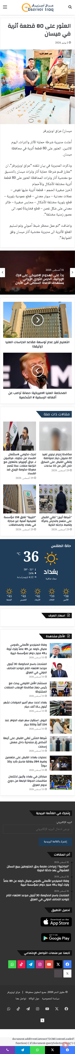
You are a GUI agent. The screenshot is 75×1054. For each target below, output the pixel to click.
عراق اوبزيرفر (13, 992)
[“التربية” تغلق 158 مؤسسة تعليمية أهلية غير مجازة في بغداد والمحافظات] (19, 498)
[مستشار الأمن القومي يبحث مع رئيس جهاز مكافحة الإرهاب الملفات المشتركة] (61, 689)
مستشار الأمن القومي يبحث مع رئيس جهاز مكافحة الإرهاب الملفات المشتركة (25, 687)
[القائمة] (5, 8)
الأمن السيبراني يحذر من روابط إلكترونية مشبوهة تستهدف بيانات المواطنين (40, 279)
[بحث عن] (70, 8)
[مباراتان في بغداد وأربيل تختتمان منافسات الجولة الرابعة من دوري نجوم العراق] (61, 782)
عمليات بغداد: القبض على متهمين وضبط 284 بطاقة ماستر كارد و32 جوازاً (26, 761)
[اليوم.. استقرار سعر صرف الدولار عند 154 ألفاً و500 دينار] (61, 726)
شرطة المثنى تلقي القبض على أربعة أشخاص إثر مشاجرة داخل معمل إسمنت (25, 742)
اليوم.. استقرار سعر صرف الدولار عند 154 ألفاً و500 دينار (26, 722)
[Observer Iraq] (38, 7)
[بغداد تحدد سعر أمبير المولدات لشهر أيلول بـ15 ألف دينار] (61, 708)
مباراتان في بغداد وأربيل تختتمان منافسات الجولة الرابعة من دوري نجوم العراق (27, 781)
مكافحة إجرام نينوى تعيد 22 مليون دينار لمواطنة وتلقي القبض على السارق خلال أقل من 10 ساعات (56, 460)
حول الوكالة (34, 999)
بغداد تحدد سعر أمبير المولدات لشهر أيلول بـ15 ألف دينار (25, 704)
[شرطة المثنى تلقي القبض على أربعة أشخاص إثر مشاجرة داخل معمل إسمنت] (61, 743)
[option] (37, 273)
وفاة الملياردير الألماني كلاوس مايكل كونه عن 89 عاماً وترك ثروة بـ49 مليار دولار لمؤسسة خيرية (27, 649)
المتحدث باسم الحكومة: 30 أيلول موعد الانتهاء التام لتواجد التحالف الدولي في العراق (27, 668)
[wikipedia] (58, 973)
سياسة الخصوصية (50, 999)
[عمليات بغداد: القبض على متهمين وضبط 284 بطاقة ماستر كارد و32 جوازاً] (61, 763)
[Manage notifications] (65, 1045)
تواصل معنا (21, 999)
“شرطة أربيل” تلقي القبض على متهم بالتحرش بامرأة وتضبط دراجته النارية (56, 521)
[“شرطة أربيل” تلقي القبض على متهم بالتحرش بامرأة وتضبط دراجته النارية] (55, 498)
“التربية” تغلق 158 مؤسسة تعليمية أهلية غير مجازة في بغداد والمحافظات (20, 521)
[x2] (67, 973)
